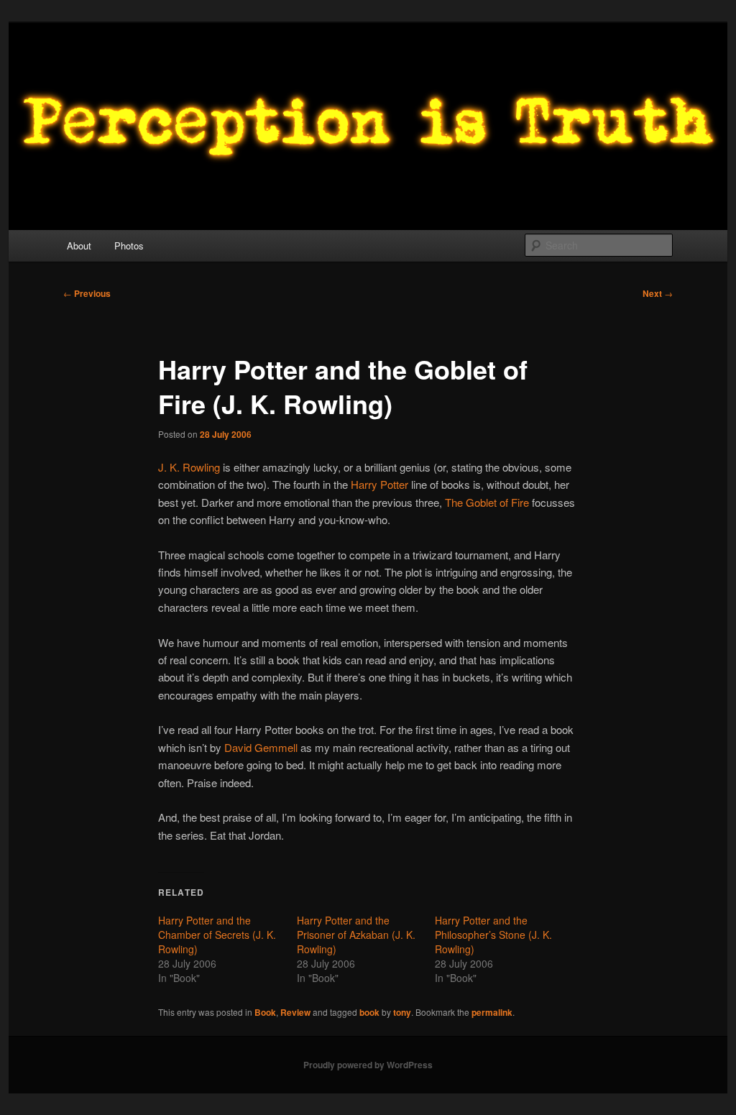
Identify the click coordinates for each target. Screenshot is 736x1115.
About (79, 245)
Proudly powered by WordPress (368, 1064)
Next (658, 293)
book (369, 1012)
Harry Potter (379, 484)
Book (265, 1012)
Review (295, 1012)
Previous (87, 293)
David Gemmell (261, 747)
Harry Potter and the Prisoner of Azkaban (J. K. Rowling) (356, 934)
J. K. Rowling (189, 466)
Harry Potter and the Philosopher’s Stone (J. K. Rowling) (493, 934)
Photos (129, 245)
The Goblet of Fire (487, 502)
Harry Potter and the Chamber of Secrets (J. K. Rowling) (217, 934)
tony (402, 1012)
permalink (492, 1012)
